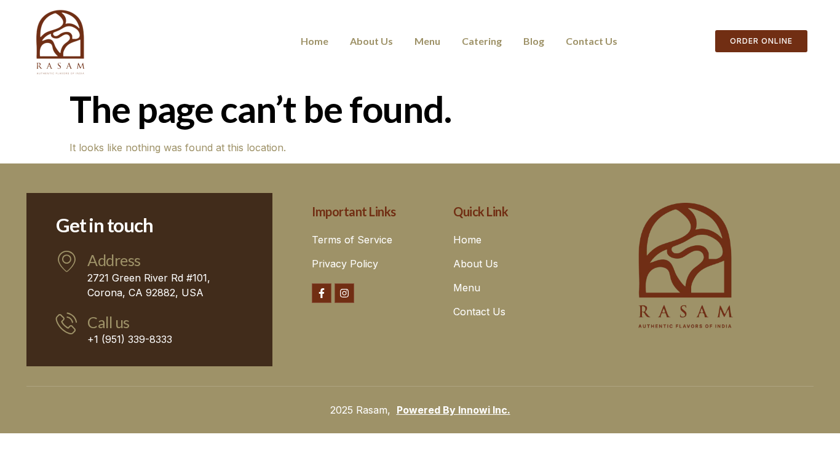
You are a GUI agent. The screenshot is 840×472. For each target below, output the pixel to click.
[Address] (66, 261)
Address (114, 260)
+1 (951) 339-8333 (129, 339)
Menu (427, 41)
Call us (108, 322)
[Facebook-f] (321, 293)
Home (314, 41)
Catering (482, 41)
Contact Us (591, 41)
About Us (371, 41)
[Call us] (66, 323)
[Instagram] (344, 293)
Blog (533, 41)
